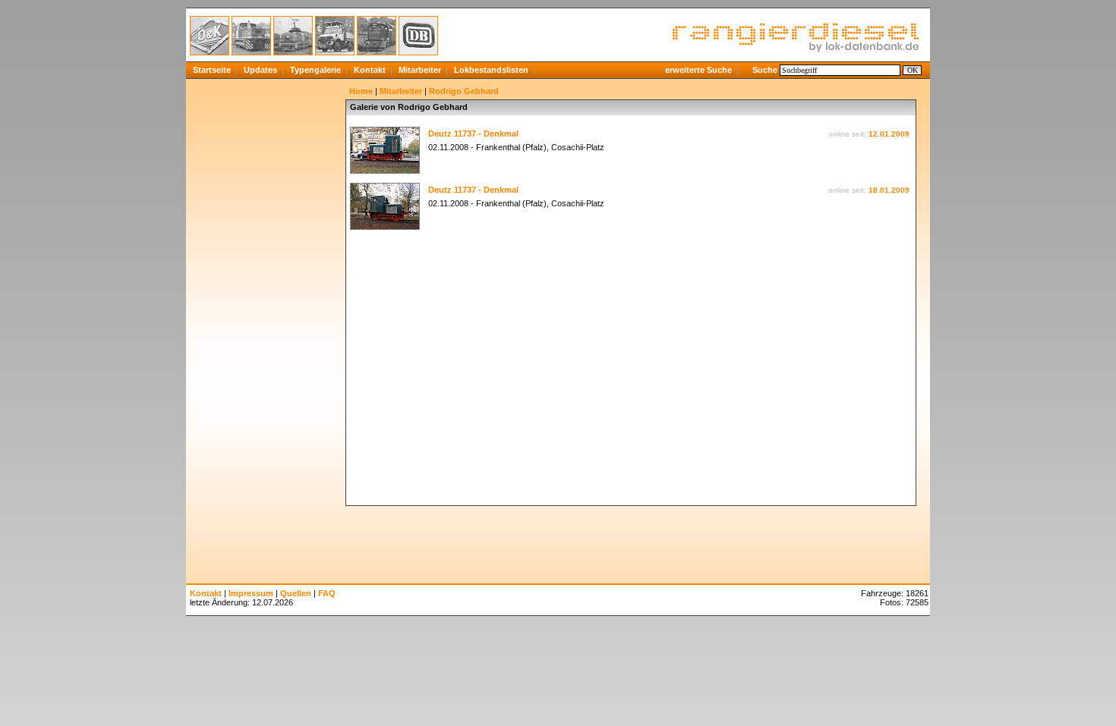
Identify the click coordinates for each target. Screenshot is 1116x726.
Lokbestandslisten (491, 69)
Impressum (251, 593)
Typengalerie (315, 69)
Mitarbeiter (420, 69)
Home (361, 91)
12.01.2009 (889, 134)
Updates (260, 69)
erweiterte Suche (698, 69)
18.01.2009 (889, 190)
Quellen (295, 593)
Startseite (212, 69)
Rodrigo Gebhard (464, 91)
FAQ (327, 593)
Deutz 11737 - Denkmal (473, 133)
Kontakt (370, 69)
